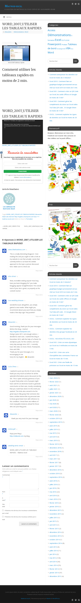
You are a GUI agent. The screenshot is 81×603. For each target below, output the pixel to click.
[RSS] (78, 4)
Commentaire (4, 476)
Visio (72, 49)
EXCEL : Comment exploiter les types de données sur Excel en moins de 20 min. (63, 117)
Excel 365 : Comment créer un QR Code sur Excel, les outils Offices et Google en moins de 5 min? (64, 94)
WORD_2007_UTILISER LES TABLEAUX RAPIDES (18, 145)
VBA (68, 48)
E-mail (4, 499)
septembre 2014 (56, 543)
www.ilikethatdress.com (16, 250)
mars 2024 (53, 378)
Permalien (29, 219)
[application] (22, 132)
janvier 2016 (54, 506)
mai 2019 (53, 433)
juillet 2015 (54, 517)
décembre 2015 (55, 510)
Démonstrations (19, 32)
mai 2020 (53, 404)
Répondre (39, 271)
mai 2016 (53, 492)
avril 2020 (53, 407)
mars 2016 (53, 499)
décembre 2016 (55, 470)
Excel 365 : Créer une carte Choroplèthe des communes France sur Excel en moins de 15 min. (64, 355)
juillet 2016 (54, 484)
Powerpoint (54, 44)
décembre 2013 (55, 576)
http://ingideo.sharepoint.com (20, 332)
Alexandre (8, 32)
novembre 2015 (55, 514)
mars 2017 (53, 459)
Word (26, 32)
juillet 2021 (54, 389)
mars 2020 (53, 411)
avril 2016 (53, 495)
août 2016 (53, 481)
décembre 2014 (55, 532)
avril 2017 (53, 455)
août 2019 (53, 426)
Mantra (49, 598)
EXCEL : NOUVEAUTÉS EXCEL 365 (62, 339)
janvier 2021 (54, 393)
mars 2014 (53, 565)
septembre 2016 (56, 477)
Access (51, 30)
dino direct (12, 276)
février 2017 (54, 462)
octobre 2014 (55, 539)
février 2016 (54, 503)
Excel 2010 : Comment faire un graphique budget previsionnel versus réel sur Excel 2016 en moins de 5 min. (64, 84)
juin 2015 (53, 521)
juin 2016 (53, 488)
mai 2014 (53, 558)
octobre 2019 (55, 418)
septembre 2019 (56, 422)
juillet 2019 (54, 429)
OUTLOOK (65, 40)
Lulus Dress (12, 366)
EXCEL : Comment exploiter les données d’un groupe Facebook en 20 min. (63, 332)
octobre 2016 (55, 473)
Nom (3, 493)
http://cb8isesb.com (17, 436)
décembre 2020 (55, 396)
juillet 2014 (54, 550)
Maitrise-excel (13, 6)
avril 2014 (53, 562)
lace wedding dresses (15, 300)
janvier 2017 (54, 466)
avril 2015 (53, 525)
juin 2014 (53, 554)
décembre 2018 (55, 448)
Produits (64, 45)
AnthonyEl (11, 429)
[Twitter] (75, 4)
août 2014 (53, 547)
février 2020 (54, 415)
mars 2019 (53, 440)
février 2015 (54, 528)
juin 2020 (53, 400)
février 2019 (54, 444)
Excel (58, 40)
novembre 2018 (55, 451)
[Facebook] (72, 4)
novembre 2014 (55, 536)
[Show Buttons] (1, 159)
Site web (3, 505)
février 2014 (54, 569)
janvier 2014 (54, 573)
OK (75, 61)
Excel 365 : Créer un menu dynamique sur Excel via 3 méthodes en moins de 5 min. (63, 345)
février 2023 (54, 382)
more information (25, 177)
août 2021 (53, 385)
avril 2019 (53, 437)
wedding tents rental (15, 446)
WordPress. (56, 598)
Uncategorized (61, 49)
